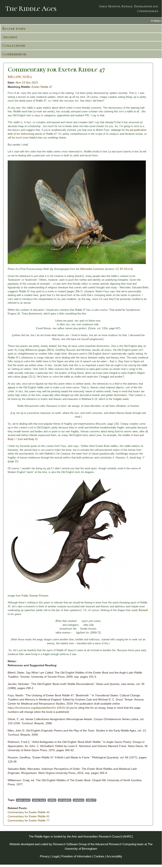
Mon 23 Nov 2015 (27, 82)
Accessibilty (114, 856)
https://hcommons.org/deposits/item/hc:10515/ (37, 707)
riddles (51, 800)
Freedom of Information (76, 856)
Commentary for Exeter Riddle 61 (29, 816)
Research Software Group (70, 844)
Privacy (45, 856)
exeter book (39, 800)
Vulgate (117, 399)
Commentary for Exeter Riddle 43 (29, 812)
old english (64, 800)
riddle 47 (91, 800)
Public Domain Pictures (35, 595)
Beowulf (143, 610)
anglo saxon (23, 800)
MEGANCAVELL (20, 77)
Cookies (99, 856)
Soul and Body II (27, 439)
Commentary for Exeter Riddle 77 (29, 820)
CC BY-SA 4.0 (124, 269)
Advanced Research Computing (115, 844)
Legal (55, 856)
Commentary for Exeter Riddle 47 (56, 69)
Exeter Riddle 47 (42, 86)
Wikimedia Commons (92, 269)
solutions (78, 800)
